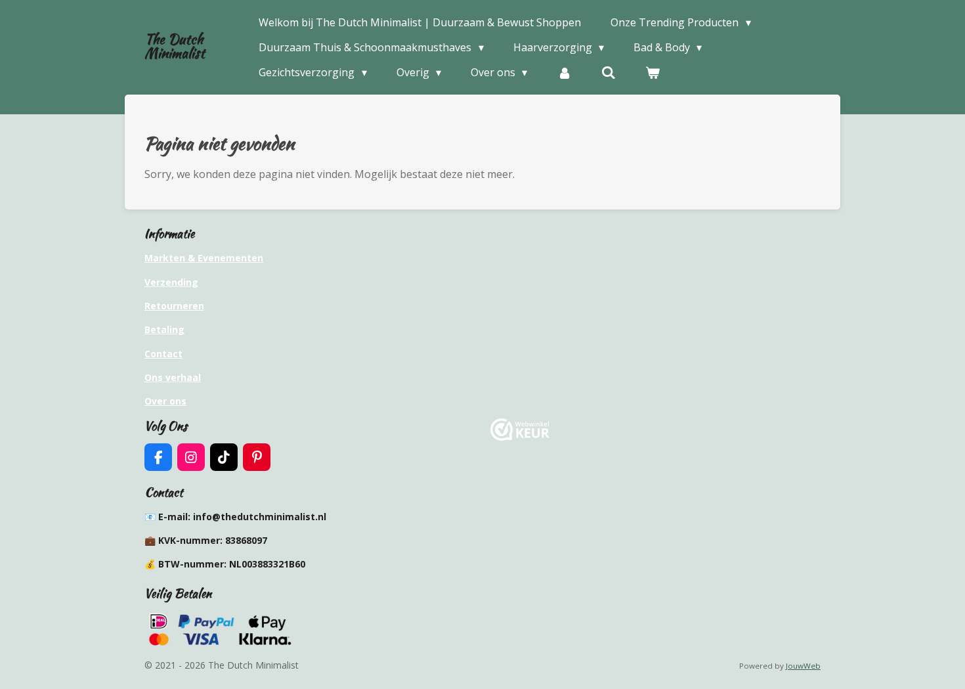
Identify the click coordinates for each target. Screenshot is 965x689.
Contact (163, 353)
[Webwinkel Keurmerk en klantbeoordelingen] (519, 437)
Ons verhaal (172, 377)
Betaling (164, 329)
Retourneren (174, 306)
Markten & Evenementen (203, 258)
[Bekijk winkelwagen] (652, 72)
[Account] (564, 72)
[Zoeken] (608, 72)
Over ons (165, 401)
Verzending (171, 282)
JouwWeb (803, 666)
